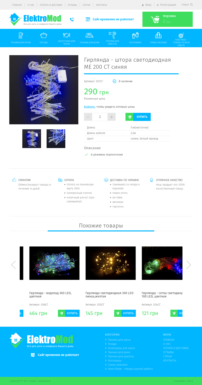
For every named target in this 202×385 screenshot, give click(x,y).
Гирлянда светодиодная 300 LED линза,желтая (100, 295)
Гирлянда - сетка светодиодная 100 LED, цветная (155, 295)
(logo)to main (35, 19)
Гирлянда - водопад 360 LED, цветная (41, 295)
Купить (142, 117)
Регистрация (168, 5)
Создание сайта (183, 381)
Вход (148, 5)
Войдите (89, 107)
